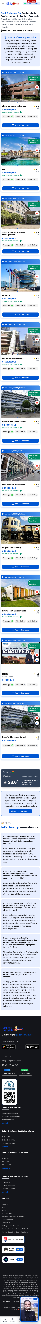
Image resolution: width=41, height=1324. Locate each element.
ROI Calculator (7, 1213)
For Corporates (7, 1220)
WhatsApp (6, 116)
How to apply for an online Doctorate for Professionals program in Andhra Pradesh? (20, 974)
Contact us (6, 1223)
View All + (6, 1123)
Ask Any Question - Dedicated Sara (15, 1232)
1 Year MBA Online (8, 1143)
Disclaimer (7, 1301)
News (4, 1210)
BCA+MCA (5, 1159)
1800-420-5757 (9, 1073)
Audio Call (31, 116)
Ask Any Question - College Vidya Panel (16, 1229)
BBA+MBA (5, 1162)
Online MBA (6, 1137)
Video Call (19, 116)
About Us (5, 1204)
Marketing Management (11, 1116)
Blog (3, 1207)
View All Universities (19, 811)
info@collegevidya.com (11, 1060)
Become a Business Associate (13, 1216)
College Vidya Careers (10, 1226)
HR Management (8, 1119)
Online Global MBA (8, 1140)
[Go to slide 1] (17, 102)
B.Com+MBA (6, 1165)
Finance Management (10, 1113)
